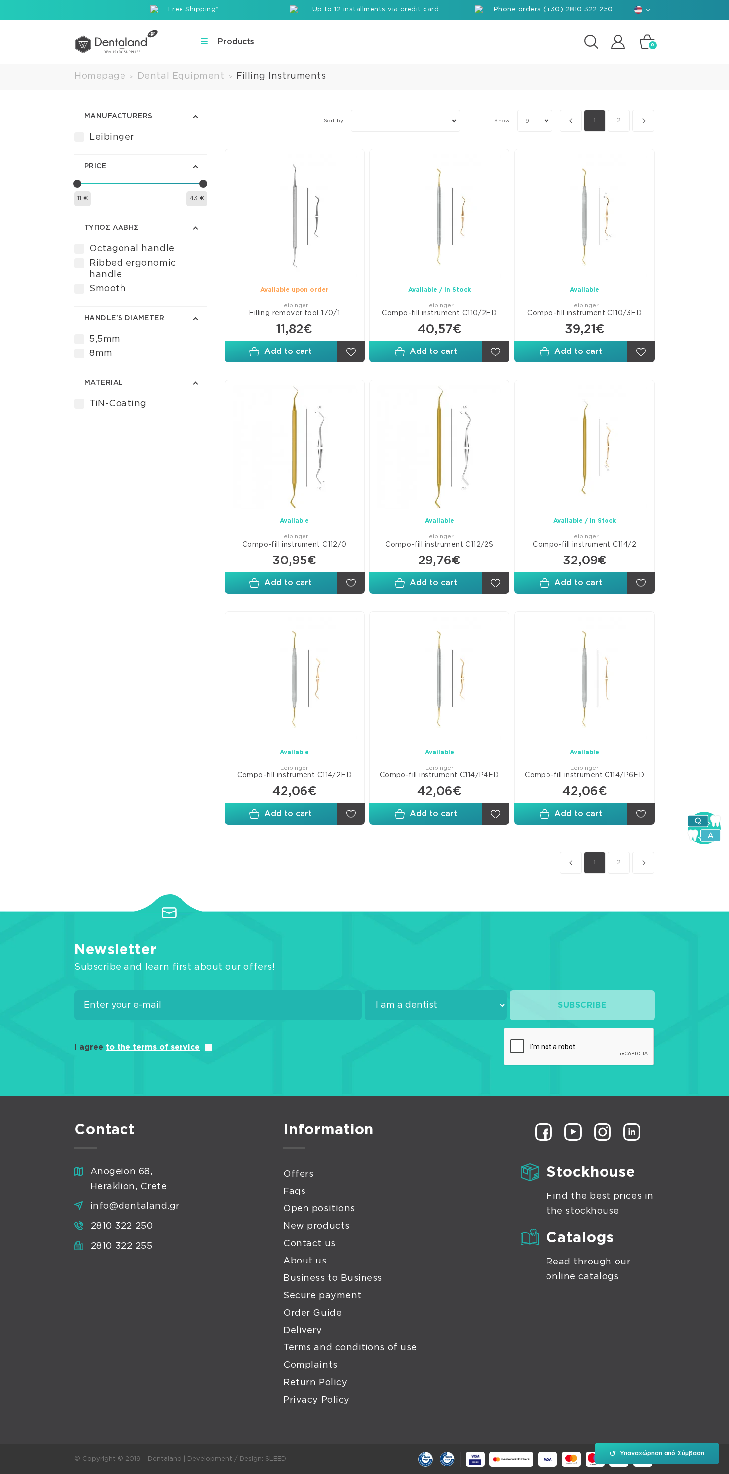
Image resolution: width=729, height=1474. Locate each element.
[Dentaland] (116, 42)
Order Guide (312, 1313)
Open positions (319, 1208)
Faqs (294, 1191)
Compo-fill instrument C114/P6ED (584, 775)
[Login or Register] (618, 41)
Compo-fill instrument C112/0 (295, 544)
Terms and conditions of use (350, 1347)
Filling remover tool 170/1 (294, 313)
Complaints (310, 1365)
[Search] (591, 42)
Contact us (309, 1243)
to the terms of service (153, 1047)
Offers (298, 1174)
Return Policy (315, 1382)
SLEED (275, 1459)
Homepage (99, 76)
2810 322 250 (122, 1226)
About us (304, 1261)
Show (502, 120)
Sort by (333, 120)
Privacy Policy (316, 1400)
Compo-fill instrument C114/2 (584, 544)
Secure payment (322, 1295)
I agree (137, 1047)
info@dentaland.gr (135, 1206)
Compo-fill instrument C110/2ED (439, 313)
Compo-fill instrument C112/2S (439, 544)
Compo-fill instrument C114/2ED (294, 775)
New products (316, 1226)
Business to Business (332, 1278)
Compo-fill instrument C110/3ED (584, 313)
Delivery (302, 1330)
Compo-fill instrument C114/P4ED (439, 775)
